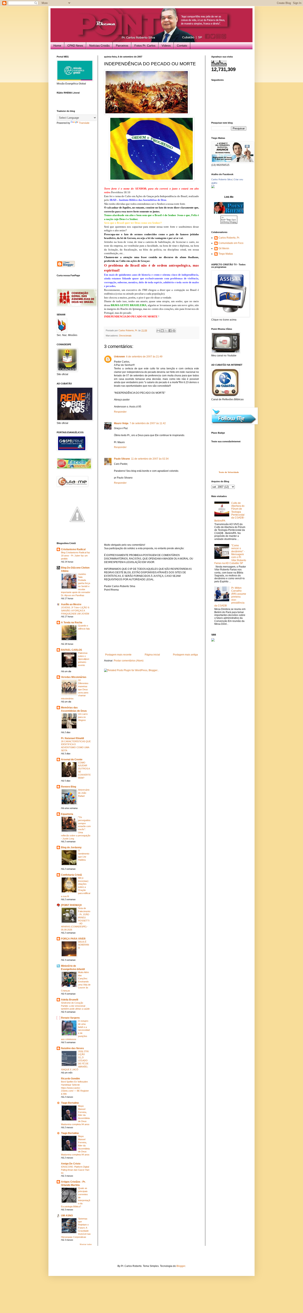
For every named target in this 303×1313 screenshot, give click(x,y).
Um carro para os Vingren (83, 717)
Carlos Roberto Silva (221, 179)
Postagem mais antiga (185, 654)
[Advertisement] (151, 622)
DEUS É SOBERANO (83, 945)
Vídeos (166, 45)
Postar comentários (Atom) (128, 660)
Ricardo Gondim (70, 1078)
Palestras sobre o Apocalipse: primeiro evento (84, 659)
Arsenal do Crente (71, 759)
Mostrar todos (86, 1244)
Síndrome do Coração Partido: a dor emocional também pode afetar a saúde (75, 1006)
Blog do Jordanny (71, 847)
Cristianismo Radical (73, 549)
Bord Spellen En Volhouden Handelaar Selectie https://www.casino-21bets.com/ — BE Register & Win (75, 1087)
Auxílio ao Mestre (71, 604)
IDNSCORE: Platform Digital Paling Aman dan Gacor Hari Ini (75, 1170)
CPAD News (75, 45)
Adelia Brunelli (69, 999)
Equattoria (67, 814)
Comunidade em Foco (230, 243)
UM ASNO (67, 1215)
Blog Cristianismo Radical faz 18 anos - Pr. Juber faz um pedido (75, 555)
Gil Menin (223, 248)
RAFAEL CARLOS (71, 649)
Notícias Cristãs (99, 45)
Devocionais (125, 335)
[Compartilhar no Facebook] (170, 331)
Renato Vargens (70, 1017)
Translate (84, 123)
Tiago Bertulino (70, 1102)
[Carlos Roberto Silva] (213, 187)
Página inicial (152, 654)
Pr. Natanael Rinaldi (72, 738)
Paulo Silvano (122, 458)
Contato (182, 45)
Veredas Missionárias (73, 677)
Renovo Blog (68, 786)
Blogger (180, 1266)
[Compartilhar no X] (166, 331)
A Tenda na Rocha (71, 622)
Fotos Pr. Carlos (144, 45)
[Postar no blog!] (162, 331)
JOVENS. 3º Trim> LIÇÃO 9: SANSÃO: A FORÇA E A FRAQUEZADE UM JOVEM (75, 610)
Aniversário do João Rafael (83, 793)
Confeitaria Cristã (71, 874)
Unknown (119, 356)
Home (57, 45)
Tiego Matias (225, 253)
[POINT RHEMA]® (71, 905)
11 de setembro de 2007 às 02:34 (150, 458)
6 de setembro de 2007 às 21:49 (144, 356)
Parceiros (122, 45)
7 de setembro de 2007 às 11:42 (148, 423)
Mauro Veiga (121, 423)
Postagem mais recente (118, 654)
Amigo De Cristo (70, 1163)
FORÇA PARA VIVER (73, 938)
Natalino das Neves (72, 1048)
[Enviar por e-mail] (158, 331)
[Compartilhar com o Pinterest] (174, 331)
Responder (120, 411)
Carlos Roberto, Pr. (229, 237)
